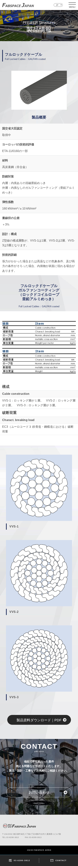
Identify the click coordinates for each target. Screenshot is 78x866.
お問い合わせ (39, 792)
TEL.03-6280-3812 (10, 837)
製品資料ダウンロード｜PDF (39, 720)
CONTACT (61, 860)
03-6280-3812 (22, 860)
